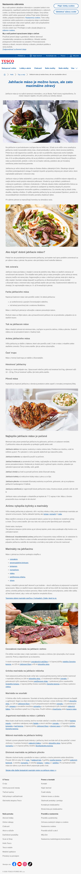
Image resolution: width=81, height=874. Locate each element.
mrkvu (47, 763)
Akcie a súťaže (8, 831)
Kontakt (44, 784)
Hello (12, 74)
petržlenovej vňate (41, 681)
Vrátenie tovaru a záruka (50, 796)
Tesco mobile (7, 847)
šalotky (36, 723)
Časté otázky (46, 792)
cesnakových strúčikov (39, 662)
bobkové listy (36, 760)
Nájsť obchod (46, 788)
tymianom (13, 566)
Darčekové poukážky (10, 835)
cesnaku (63, 678)
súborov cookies (9, 30)
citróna (8, 687)
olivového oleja (43, 664)
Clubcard (6, 826)
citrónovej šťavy (26, 664)
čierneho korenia (53, 684)
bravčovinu (57, 709)
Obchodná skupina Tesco (12, 800)
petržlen (56, 763)
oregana (12, 706)
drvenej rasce (55, 726)
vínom (12, 580)
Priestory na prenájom (11, 856)
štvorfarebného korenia (44, 746)
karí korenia (18, 726)
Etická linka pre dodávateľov (51, 809)
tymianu (40, 763)
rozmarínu (37, 706)
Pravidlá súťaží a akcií (49, 831)
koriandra (9, 726)
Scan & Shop (7, 839)
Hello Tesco (7, 843)
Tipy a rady (21, 74)
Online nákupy (8, 822)
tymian (46, 514)
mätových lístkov (35, 743)
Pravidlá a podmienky (49, 818)
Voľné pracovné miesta (11, 788)
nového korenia (55, 760)
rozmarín (52, 514)
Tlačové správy (8, 792)
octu (27, 760)
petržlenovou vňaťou (17, 577)
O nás (5, 784)
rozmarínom (14, 570)
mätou (12, 573)
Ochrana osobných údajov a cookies (54, 822)
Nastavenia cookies (33, 18)
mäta (60, 514)
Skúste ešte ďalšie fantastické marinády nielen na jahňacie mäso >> (31, 770)
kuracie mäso (71, 709)
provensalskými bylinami (19, 563)
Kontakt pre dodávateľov (50, 805)
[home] (4, 74)
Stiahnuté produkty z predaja (52, 800)
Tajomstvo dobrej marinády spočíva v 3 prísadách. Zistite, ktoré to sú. (31, 598)
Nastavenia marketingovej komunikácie (56, 839)
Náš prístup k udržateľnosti (12, 796)
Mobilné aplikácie (9, 852)
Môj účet (44, 835)
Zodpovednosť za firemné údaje (14, 49)
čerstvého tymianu (12, 684)
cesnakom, (14, 559)
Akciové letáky (8, 818)
